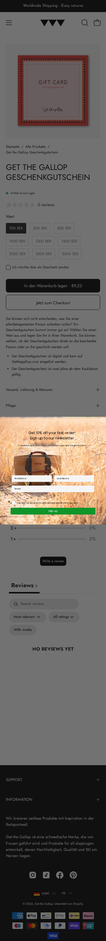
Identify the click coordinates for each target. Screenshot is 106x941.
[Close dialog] (103, 419)
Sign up (53, 510)
